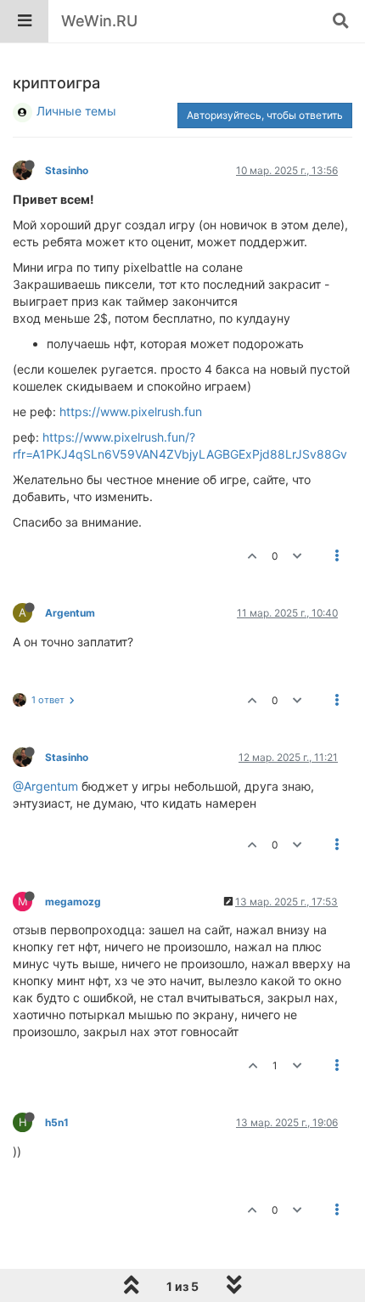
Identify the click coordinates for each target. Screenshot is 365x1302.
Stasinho (66, 170)
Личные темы (76, 111)
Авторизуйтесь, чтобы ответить (265, 115)
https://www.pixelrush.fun (130, 411)
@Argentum (45, 786)
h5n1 (57, 1122)
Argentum (70, 612)
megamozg (73, 901)
